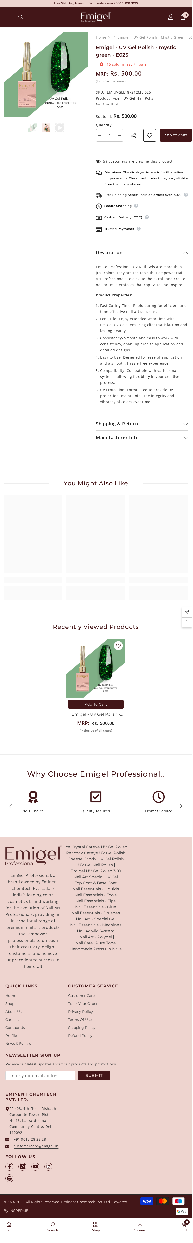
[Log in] (171, 17)
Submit (94, 1075)
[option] (46, 74)
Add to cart (175, 135)
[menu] (7, 17)
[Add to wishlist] (149, 135)
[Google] (9, 1178)
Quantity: (104, 125)
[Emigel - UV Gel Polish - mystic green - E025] (95, 668)
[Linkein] (48, 1167)
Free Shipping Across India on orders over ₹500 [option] (96, 3)
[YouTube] (35, 1167)
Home (101, 37)
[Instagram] (22, 1167)
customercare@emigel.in (36, 1146)
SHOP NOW (130, 3)
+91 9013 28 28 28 (30, 1139)
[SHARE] (135, 136)
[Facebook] (9, 1167)
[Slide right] (181, 806)
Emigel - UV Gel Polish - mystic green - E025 (96, 715)
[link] (33, 580)
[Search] (21, 17)
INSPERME (18, 1210)
